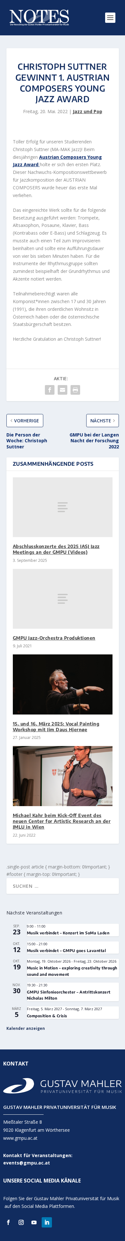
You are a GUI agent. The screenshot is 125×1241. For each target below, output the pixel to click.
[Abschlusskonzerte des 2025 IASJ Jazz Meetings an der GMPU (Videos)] (63, 507)
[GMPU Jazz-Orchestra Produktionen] (63, 599)
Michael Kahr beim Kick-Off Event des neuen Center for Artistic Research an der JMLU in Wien (62, 821)
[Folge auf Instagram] (21, 1222)
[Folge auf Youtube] (34, 1222)
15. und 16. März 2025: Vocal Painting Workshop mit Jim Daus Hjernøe (56, 726)
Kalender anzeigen (25, 1028)
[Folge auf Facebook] (8, 1222)
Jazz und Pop (87, 111)
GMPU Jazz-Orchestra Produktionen (54, 638)
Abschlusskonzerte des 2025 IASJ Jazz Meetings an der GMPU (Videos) (56, 549)
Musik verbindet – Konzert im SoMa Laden (68, 933)
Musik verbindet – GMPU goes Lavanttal (66, 950)
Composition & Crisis (47, 1015)
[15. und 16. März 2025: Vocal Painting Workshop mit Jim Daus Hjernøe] (63, 684)
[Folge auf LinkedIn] (47, 1222)
